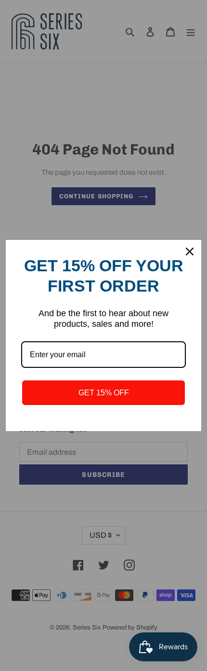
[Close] (189, 251)
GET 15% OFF (103, 393)
